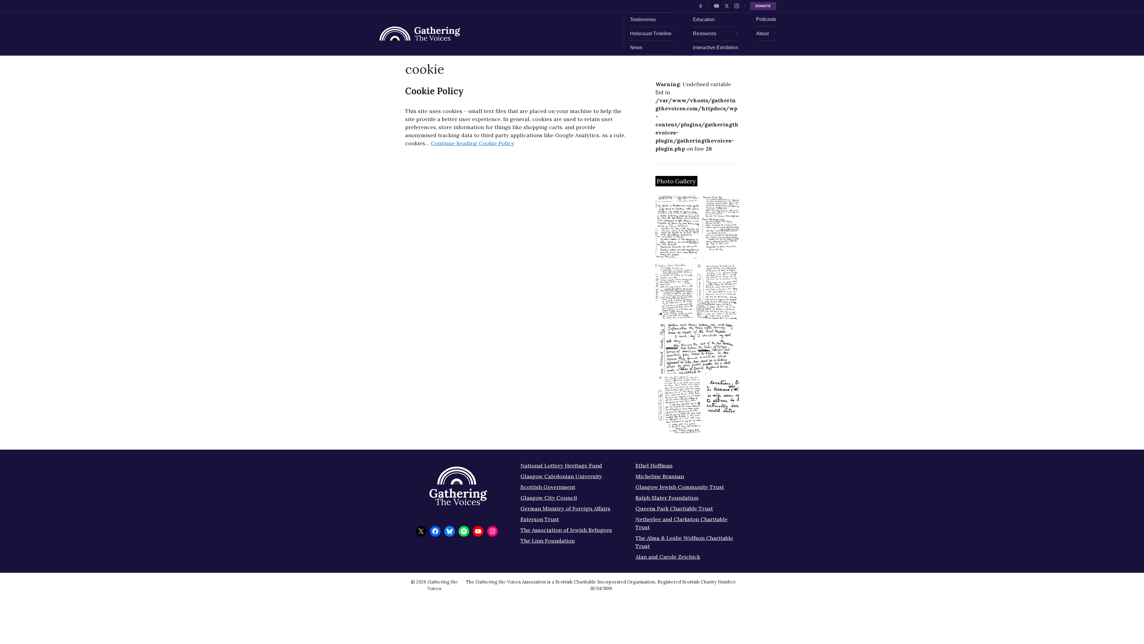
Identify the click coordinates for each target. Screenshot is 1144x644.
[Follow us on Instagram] (736, 6)
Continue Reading (473, 143)
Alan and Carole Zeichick (667, 556)
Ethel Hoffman (653, 465)
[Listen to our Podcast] (700, 6)
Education (704, 19)
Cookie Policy (434, 91)
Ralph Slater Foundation (666, 497)
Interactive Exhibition (715, 47)
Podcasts (766, 19)
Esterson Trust (539, 519)
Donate (763, 6)
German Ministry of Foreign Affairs (565, 508)
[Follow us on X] (726, 6)
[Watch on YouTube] (716, 6)
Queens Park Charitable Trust (674, 508)
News (636, 47)
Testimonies (643, 19)
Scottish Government (547, 487)
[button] (677, 227)
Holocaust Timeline (651, 33)
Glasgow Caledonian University (561, 476)
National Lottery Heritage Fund (561, 465)
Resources (704, 33)
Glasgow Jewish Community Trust (679, 487)
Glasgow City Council (548, 497)
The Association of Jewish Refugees (566, 530)
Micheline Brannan (659, 476)
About (762, 33)
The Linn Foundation (547, 540)
